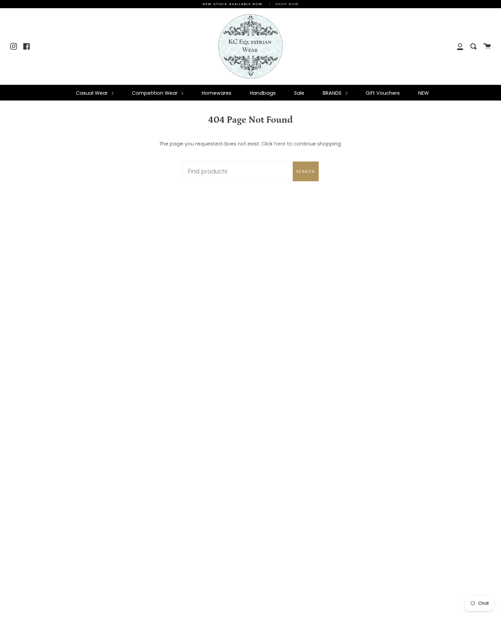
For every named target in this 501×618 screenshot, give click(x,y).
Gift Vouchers (383, 93)
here (280, 143)
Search (305, 171)
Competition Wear (155, 93)
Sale (299, 93)
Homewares (216, 93)
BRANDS (333, 93)
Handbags (263, 93)
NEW (423, 93)
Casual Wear (92, 93)
